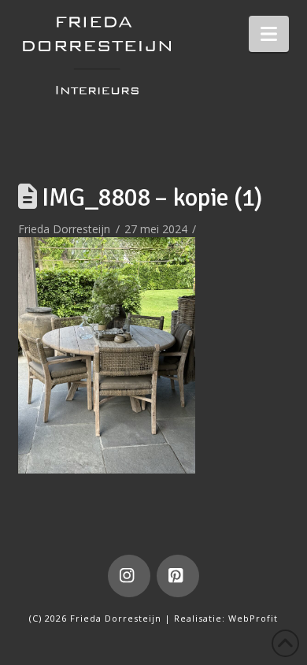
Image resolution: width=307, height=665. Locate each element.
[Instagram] (129, 576)
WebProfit (253, 618)
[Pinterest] (178, 576)
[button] (269, 34)
